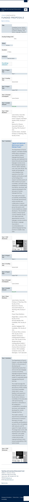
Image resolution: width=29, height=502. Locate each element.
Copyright (22, 497)
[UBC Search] (25, 2)
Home (3, 15)
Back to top (5, 483)
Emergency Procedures (6, 497)
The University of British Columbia (11, 3)
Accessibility (4, 499)
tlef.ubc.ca (9, 478)
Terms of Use (15, 497)
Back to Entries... (6, 21)
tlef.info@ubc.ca (9, 479)
